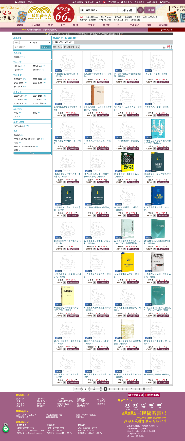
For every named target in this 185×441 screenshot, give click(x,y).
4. (158, 73)
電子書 (106, 25)
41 (144, 388)
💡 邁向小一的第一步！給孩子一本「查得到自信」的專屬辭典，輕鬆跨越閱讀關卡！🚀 (73, 34)
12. (157, 141)
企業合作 (101, 403)
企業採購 (21, 2)
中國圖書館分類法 (65, 401)
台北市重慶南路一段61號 (87, 427)
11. (127, 140)
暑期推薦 (128, 17)
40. (157, 374)
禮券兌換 (81, 398)
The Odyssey (106, 17)
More (32, 153)
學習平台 (166, 2)
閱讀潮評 (41, 406)
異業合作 (20, 406)
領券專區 (140, 2)
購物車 (91, 2)
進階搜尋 (150, 10)
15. (126, 175)
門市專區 (41, 398)
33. (67, 342)
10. (97, 141)
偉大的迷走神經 (105, 19)
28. (157, 275)
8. (158, 107)
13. (67, 175)
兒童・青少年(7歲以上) (86, 414)
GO (140, 10)
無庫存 (60, 82)
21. (67, 242)
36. (157, 342)
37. (66, 375)
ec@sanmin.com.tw (34, 433)
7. (128, 108)
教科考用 (163, 25)
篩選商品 (46, 46)
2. (98, 75)
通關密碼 (20, 403)
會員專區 (79, 2)
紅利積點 (101, 398)
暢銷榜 (20, 25)
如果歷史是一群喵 (121, 19)
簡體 (75, 25)
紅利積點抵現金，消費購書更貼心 (39, 29)
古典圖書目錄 (52, 417)
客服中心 (128, 2)
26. (97, 275)
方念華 (137, 17)
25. (67, 275)
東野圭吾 (118, 17)
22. (97, 242)
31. (127, 309)
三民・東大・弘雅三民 (26, 414)
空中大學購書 (83, 403)
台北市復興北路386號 (25, 427)
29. (66, 309)
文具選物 (134, 25)
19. (126, 208)
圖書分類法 (42, 401)
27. (126, 275)
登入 (32, 2)
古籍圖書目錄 (22, 417)
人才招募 (61, 398)
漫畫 (149, 25)
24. (157, 242)
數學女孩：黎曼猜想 (88, 19)
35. (127, 342)
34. (96, 342)
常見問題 (81, 401)
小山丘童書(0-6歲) (54, 414)
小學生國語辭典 (92, 17)
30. (97, 309)
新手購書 (101, 401)
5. (67, 108)
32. (157, 310)
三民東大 (90, 25)
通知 (101, 2)
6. (98, 108)
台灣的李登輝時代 (150, 17)
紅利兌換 (115, 2)
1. (66, 75)
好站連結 (81, 406)
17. (67, 208)
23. (127, 243)
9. (67, 141)
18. (97, 207)
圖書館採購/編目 (64, 403)
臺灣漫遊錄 (135, 19)
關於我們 (20, 398)
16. (157, 175)
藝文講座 (153, 2)
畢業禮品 (80, 417)
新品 (35, 25)
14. (97, 175)
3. (127, 75)
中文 (50, 25)
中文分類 (20, 401)
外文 (63, 25)
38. (97, 375)
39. (127, 375)
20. (156, 208)
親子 (119, 25)
